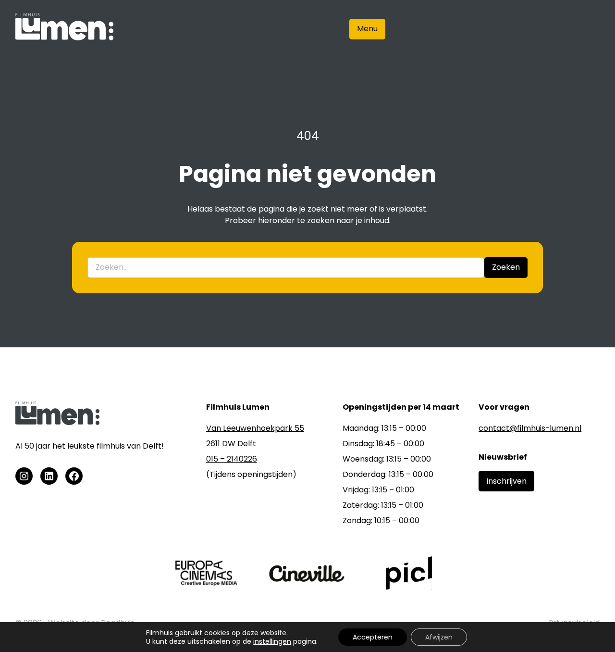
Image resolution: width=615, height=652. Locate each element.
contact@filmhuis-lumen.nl (530, 428)
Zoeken (506, 267)
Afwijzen (439, 637)
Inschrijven (506, 481)
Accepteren (373, 637)
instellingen (272, 641)
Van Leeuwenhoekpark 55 (255, 428)
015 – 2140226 (231, 458)
